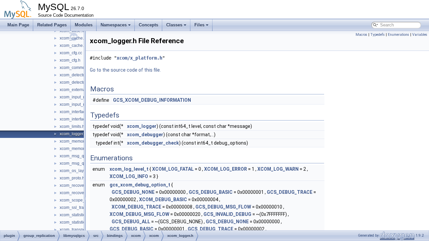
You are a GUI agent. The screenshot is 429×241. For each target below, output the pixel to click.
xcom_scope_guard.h (79, 200)
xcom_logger (142, 126)
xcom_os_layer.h (75, 170)
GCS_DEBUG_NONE (133, 192)
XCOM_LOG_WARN (278, 169)
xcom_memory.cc (75, 141)
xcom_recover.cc (75, 185)
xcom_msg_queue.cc (79, 156)
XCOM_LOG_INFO (129, 176)
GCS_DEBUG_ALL (131, 221)
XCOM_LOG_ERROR (225, 169)
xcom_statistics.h (75, 222)
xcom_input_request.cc (81, 97)
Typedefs (377, 34)
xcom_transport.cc (76, 229)
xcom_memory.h (74, 148)
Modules (84, 24)
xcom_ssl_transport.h (79, 207)
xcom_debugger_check (153, 143)
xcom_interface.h (75, 119)
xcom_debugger (145, 134)
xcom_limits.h (72, 126)
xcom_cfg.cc (71, 53)
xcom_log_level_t (129, 169)
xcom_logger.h (73, 134)
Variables (419, 34)
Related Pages (52, 24)
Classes (174, 24)
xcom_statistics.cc (76, 215)
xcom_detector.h (74, 82)
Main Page (18, 24)
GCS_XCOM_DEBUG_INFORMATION (152, 100)
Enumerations (398, 34)
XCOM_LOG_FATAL (173, 169)
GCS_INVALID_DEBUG (227, 214)
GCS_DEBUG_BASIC (211, 192)
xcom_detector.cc (75, 75)
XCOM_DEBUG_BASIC (163, 199)
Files (199, 24)
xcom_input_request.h (80, 104)
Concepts (148, 24)
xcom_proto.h (72, 178)
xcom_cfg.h (70, 60)
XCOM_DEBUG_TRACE (136, 207)
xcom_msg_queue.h (78, 163)
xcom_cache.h (73, 45)
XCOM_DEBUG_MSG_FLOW (139, 214)
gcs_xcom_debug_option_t (140, 184)
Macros (361, 34)
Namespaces (114, 24)
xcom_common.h (75, 67)
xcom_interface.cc (76, 111)
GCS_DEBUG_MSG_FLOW (223, 207)
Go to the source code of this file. (125, 70)
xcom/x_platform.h (139, 58)
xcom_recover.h (74, 192)
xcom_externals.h (76, 89)
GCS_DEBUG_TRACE (289, 192)
